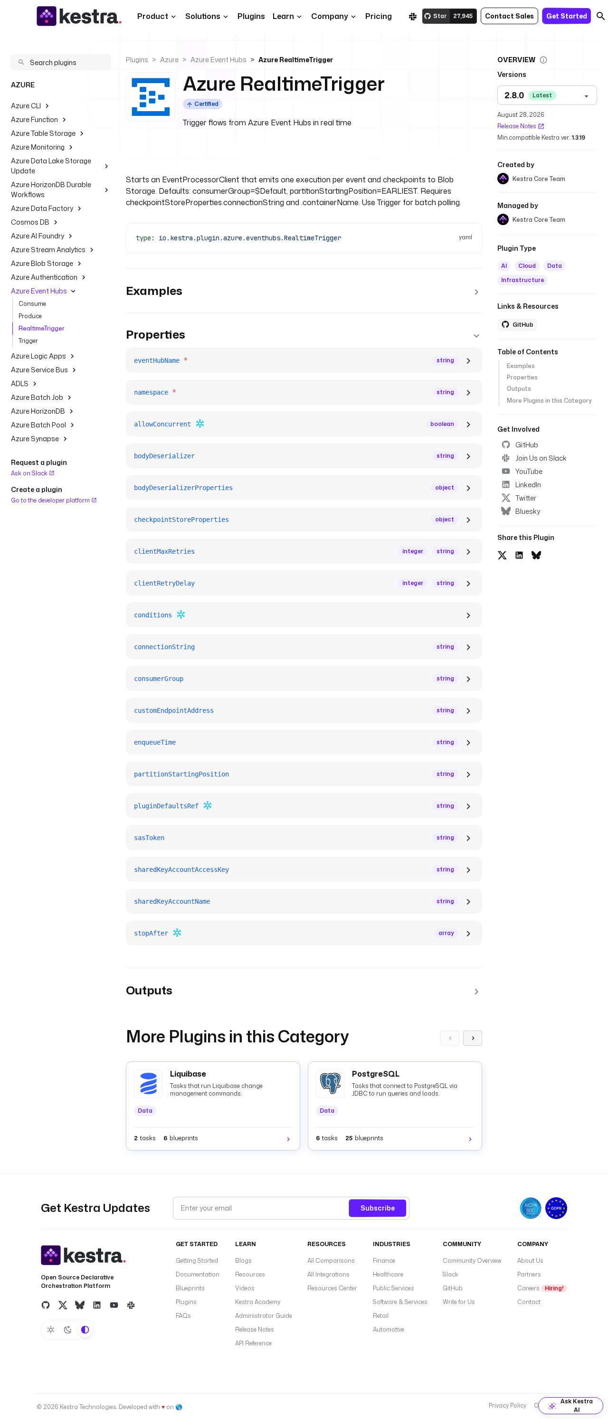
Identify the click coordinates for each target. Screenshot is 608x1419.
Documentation (197, 1274)
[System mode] (85, 1329)
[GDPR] (556, 1208)
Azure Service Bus (39, 369)
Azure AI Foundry (37, 235)
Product (152, 16)
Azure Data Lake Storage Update (51, 165)
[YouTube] (114, 1305)
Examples (521, 366)
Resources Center (332, 1288)
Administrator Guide (263, 1316)
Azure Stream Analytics (48, 249)
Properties (522, 377)
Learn (283, 16)
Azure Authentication (44, 277)
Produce (30, 316)
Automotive (388, 1329)
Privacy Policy (507, 1405)
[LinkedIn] (97, 1305)
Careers (540, 1288)
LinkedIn (528, 484)
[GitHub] (45, 1305)
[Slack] (412, 16)
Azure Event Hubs (39, 290)
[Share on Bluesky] (536, 554)
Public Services (393, 1288)
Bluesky (527, 511)
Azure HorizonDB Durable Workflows (51, 189)
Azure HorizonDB (38, 411)
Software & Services (400, 1302)
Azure (169, 59)
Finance (384, 1261)
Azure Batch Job (37, 397)
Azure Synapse (35, 438)
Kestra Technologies (88, 1407)
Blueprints (190, 1288)
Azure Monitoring (38, 146)
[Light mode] (50, 1329)
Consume (32, 304)
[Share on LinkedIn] (519, 554)
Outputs (519, 389)
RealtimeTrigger (42, 328)
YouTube (528, 471)
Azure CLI (26, 105)
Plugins (137, 59)
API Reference (253, 1343)
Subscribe (378, 1207)
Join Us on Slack (541, 458)
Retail (381, 1316)
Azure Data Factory (42, 208)
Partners (529, 1274)
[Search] (601, 16)
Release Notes (516, 126)
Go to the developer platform (51, 500)
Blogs (243, 1261)
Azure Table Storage (43, 133)
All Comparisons (331, 1261)
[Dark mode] (68, 1329)
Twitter (525, 497)
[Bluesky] (80, 1305)
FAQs (183, 1316)
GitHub (526, 444)
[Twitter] (62, 1305)
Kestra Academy (257, 1302)
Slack (450, 1274)
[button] (251, 16)
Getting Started (197, 1261)
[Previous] (449, 1038)
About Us (530, 1261)
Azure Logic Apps (38, 355)
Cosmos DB (30, 222)
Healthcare (388, 1274)
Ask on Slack (30, 473)
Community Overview (472, 1261)
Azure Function (34, 119)
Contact (529, 1302)
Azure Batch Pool (38, 424)
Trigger (28, 341)
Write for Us (459, 1302)
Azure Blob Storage (42, 263)
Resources (250, 1274)
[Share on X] (502, 554)
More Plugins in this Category (549, 401)
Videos (245, 1288)
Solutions (202, 16)
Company (329, 16)
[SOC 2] (531, 1208)
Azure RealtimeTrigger (295, 59)
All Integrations (328, 1274)
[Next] (472, 1038)
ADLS (19, 383)
